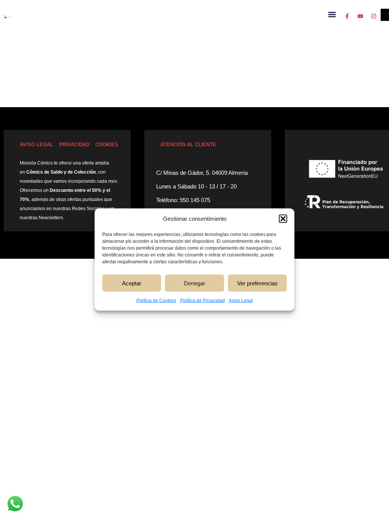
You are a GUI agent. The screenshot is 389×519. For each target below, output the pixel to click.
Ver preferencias (257, 283)
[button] (283, 219)
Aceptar (131, 283)
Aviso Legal (241, 300)
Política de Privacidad (202, 300)
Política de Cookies (156, 300)
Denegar (194, 283)
